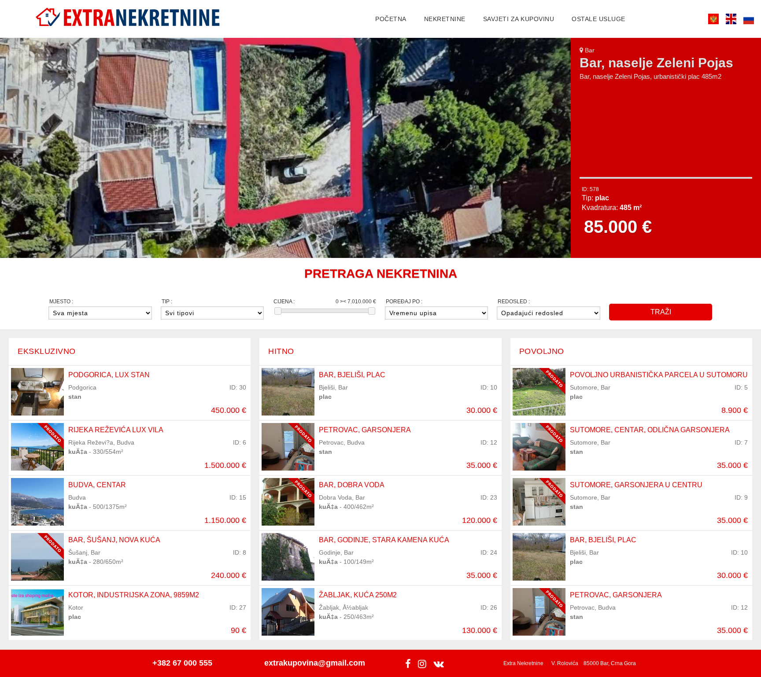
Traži (660, 312)
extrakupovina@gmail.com (314, 663)
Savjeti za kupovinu (518, 18)
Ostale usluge (598, 18)
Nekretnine (444, 18)
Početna (390, 18)
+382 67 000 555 (182, 663)
